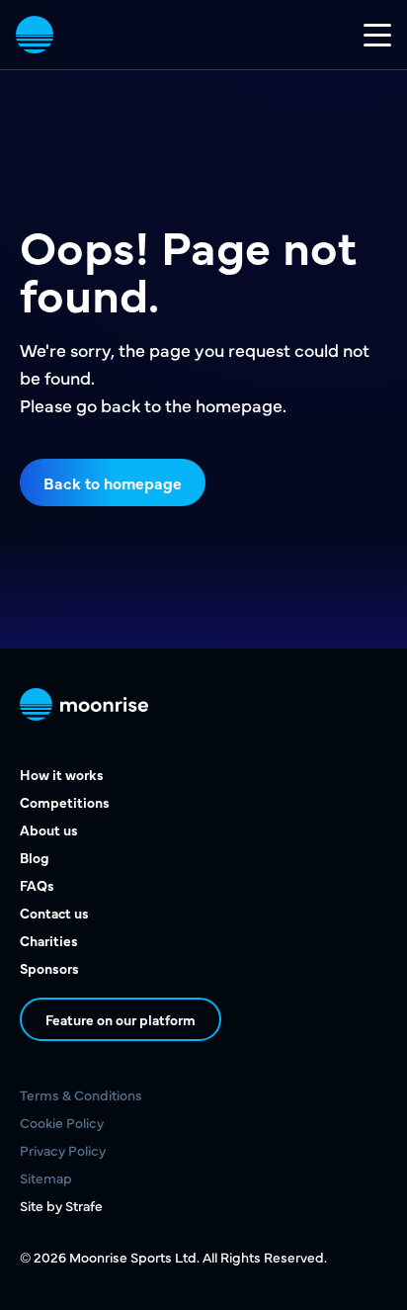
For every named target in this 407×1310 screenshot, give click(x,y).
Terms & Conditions (81, 1094)
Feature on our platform (120, 1019)
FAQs (37, 885)
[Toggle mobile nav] (377, 34)
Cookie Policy (62, 1122)
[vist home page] (34, 34)
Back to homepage (112, 482)
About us (49, 829)
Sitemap (46, 1177)
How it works (62, 774)
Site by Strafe (61, 1205)
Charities (49, 940)
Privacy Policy (63, 1150)
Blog (34, 857)
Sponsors (49, 968)
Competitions (65, 802)
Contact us (54, 912)
